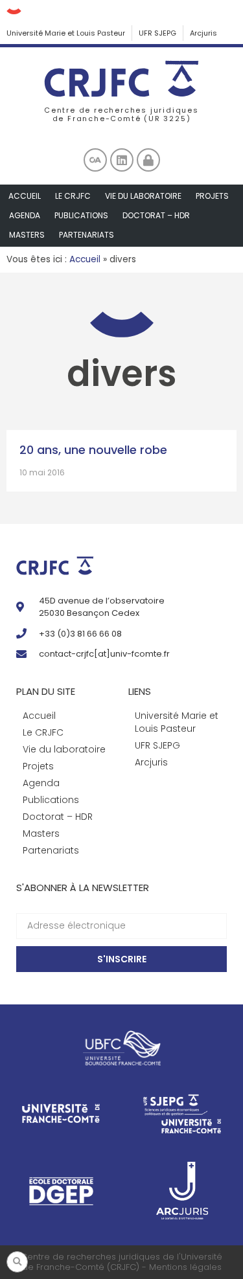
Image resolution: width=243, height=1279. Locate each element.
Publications (81, 215)
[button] (17, 1262)
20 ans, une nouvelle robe (93, 450)
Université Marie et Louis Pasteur (65, 33)
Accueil (24, 195)
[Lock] (148, 160)
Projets (212, 195)
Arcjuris (203, 33)
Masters (27, 234)
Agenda (24, 215)
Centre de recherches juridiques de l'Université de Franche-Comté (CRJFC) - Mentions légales (121, 1262)
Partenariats (86, 234)
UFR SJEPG (157, 33)
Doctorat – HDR (156, 215)
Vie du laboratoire (143, 195)
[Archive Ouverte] (95, 160)
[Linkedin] (121, 160)
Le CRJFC (73, 195)
